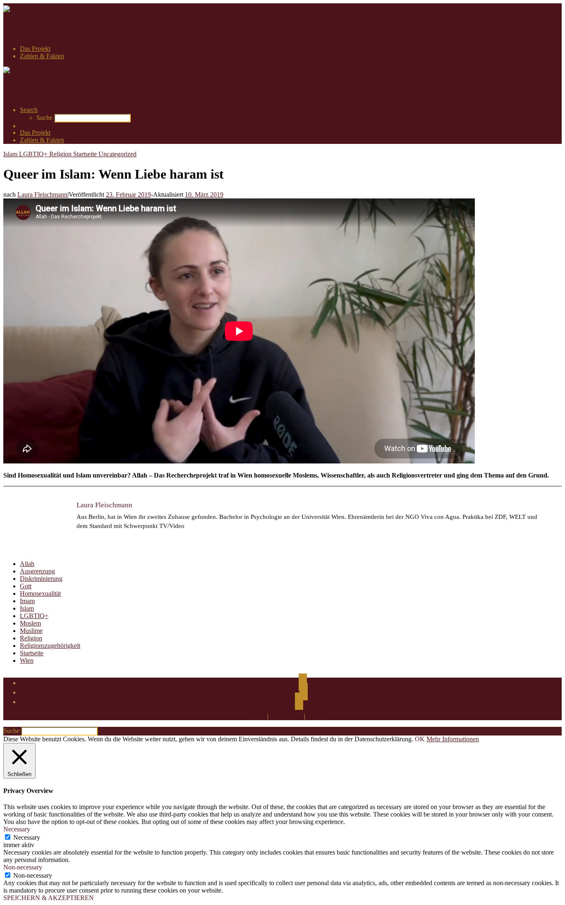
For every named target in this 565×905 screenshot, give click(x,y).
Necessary (26, 837)
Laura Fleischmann (42, 194)
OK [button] (420, 739)
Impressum (251, 716)
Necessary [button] (16, 829)
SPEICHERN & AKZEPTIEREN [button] (48, 897)
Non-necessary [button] (22, 867)
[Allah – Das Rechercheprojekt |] (33, 8)
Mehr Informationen (452, 739)
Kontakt (317, 716)
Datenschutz (286, 716)
